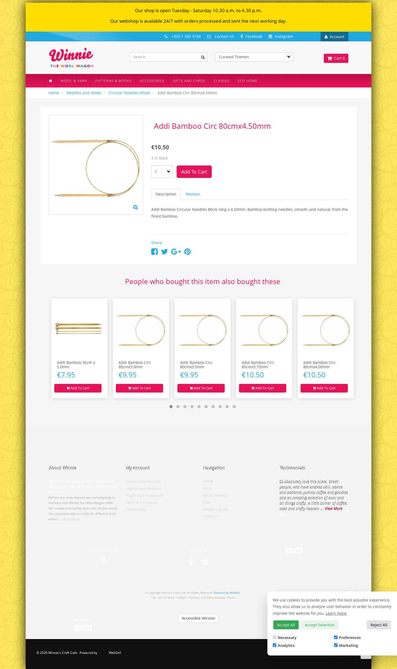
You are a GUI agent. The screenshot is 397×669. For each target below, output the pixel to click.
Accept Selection (320, 624)
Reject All (379, 624)
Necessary (287, 637)
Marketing (348, 645)
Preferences (350, 637)
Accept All (286, 624)
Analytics (286, 645)
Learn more (336, 613)
